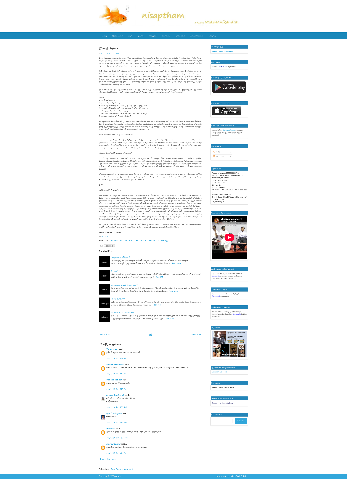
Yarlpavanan (112, 349)
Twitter (130, 240)
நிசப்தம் (117, 476)
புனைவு (141, 36)
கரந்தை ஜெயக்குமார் (115, 395)
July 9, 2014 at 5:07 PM (116, 453)
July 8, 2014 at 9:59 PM (116, 389)
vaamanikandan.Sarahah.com (223, 51)
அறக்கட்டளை (117, 36)
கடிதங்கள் (166, 36)
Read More (176, 263)
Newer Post (105, 334)
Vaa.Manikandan (114, 380)
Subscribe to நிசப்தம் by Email (223, 403)
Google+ (142, 240)
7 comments (105, 236)
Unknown (110, 428)
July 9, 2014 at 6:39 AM (116, 407)
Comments (219, 156)
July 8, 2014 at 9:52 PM (116, 373)
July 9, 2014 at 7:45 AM (116, 422)
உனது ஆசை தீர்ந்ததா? (120, 257)
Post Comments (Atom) (122, 469)
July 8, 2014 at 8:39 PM (116, 358)
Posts (217, 152)
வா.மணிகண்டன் (196, 36)
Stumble (155, 240)
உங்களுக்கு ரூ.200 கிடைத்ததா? (124, 285)
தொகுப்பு (212, 36)
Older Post (196, 334)
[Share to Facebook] (113, 246)
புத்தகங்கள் (180, 36)
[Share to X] (110, 246)
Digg (166, 240)
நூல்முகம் (153, 36)
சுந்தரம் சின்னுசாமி (114, 413)
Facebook (117, 240)
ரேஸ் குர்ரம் (116, 271)
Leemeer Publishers (219, 372)
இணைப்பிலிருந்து (229, 130)
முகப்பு (104, 36)
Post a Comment (108, 459)
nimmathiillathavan (115, 364)
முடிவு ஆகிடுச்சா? (118, 299)
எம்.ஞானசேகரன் (113, 444)
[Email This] (105, 246)
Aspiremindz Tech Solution (236, 476)
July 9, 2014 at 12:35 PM (117, 438)
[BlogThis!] (108, 246)
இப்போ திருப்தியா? (108, 48)
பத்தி (130, 36)
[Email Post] (101, 245)
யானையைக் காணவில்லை (122, 312)
